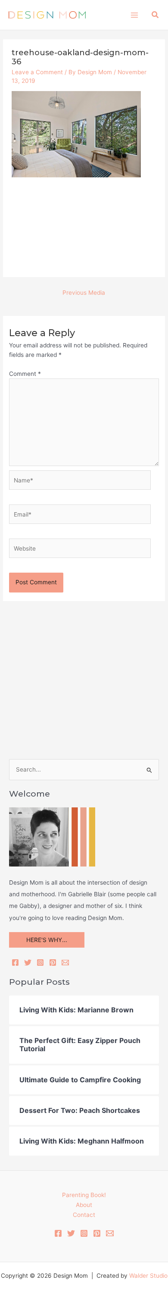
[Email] (65, 962)
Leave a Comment (37, 72)
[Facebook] (15, 962)
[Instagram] (40, 962)
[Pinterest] (52, 962)
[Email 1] (110, 1233)
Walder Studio (148, 1275)
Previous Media (83, 292)
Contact (84, 1214)
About (84, 1204)
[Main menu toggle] (134, 15)
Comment (25, 373)
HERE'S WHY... (46, 939)
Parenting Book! (84, 1194)
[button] (155, 14)
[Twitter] (27, 962)
